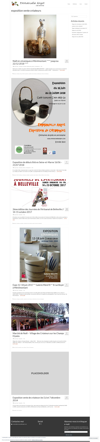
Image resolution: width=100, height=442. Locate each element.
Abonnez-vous (69, 434)
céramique (18, 73)
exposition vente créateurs (33, 73)
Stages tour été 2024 (76, 30)
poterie (34, 223)
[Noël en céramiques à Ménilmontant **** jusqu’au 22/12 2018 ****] (40, 36)
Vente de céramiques (45, 73)
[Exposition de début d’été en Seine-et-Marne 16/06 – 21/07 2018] (40, 118)
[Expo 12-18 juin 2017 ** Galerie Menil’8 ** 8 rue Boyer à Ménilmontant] (40, 254)
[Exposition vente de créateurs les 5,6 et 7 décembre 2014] (40, 373)
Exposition (24, 66)
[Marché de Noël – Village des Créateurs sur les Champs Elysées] (40, 316)
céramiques (21, 66)
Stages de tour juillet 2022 (77, 36)
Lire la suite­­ (62, 70)
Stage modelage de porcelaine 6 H (79, 28)
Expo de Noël (22, 73)
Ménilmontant (29, 66)
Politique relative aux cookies (37, 439)
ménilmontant (39, 73)
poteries (33, 66)
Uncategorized (37, 66)
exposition (26, 73)
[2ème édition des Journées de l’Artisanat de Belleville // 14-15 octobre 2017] (40, 192)
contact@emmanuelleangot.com (20, 424)
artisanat (14, 73)
